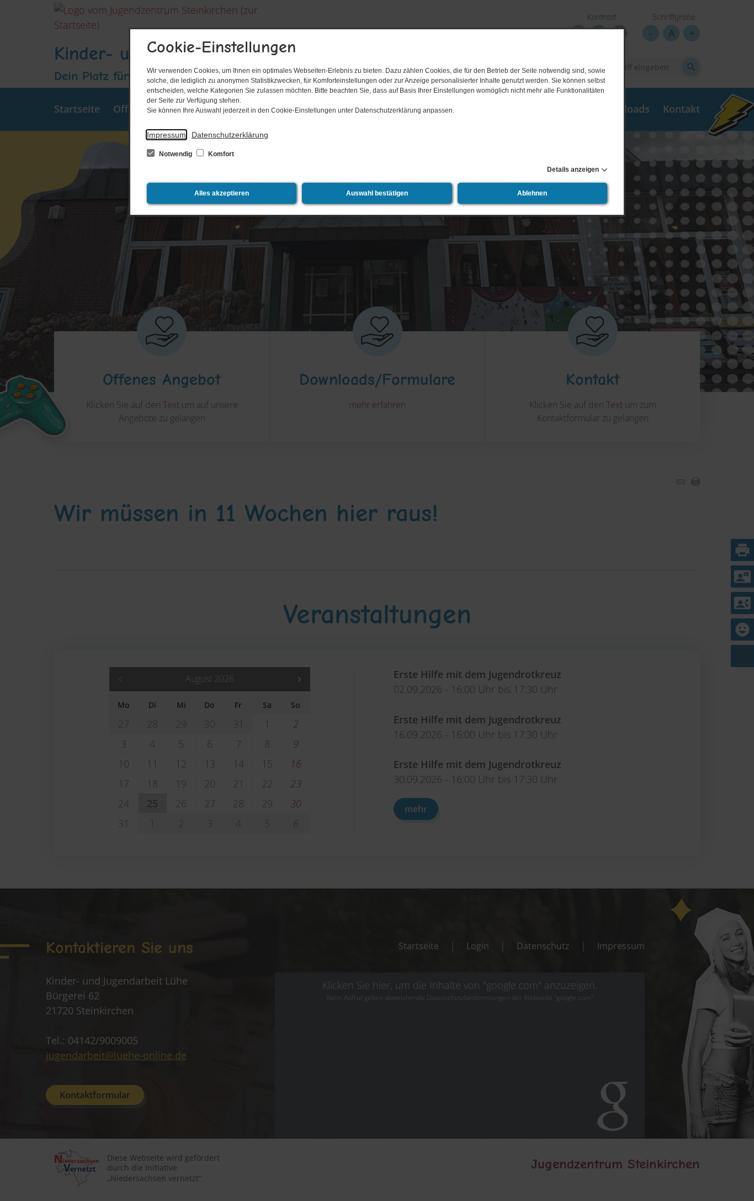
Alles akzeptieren (221, 193)
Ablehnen (532, 193)
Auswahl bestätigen (377, 193)
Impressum (166, 134)
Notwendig (175, 154)
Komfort (220, 154)
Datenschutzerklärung (230, 134)
